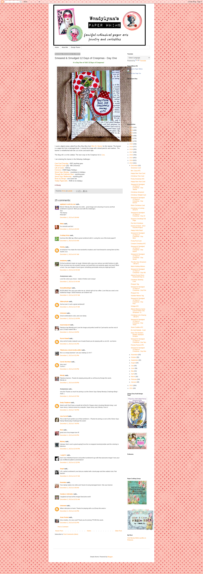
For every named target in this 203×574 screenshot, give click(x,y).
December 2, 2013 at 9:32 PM (69, 522)
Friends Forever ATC (137, 345)
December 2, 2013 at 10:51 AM (70, 499)
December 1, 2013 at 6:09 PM (69, 382)
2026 (131, 127)
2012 (131, 385)
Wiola (62, 224)
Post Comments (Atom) (70, 534)
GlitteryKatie (64, 301)
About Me (65, 47)
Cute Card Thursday (61, 163)
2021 (131, 141)
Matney (62, 441)
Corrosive (58, 170)
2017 (131, 152)
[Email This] (77, 191)
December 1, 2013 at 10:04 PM (70, 449)
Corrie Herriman (65, 362)
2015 (131, 158)
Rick (61, 430)
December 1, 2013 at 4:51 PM (69, 355)
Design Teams (75, 47)
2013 (131, 163)
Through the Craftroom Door (64, 174)
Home (57, 47)
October (134, 357)
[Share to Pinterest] (86, 191)
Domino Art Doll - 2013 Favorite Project (138, 226)
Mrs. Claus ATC (136, 171)
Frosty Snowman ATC (137, 179)
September (135, 360)
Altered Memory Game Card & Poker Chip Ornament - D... (138, 310)
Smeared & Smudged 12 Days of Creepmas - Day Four (138, 301)
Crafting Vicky (65, 235)
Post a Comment (63, 527)
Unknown (63, 313)
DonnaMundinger (65, 288)
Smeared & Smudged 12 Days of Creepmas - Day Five (138, 288)
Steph (62, 469)
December (134, 165)
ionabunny (63, 260)
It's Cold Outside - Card (138, 330)
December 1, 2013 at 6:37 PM (69, 396)
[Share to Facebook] (84, 191)
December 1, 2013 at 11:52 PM (70, 462)
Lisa (103, 155)
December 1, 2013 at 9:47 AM (69, 254)
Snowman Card (136, 168)
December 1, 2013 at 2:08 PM (69, 332)
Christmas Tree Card (137, 176)
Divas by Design (60, 178)
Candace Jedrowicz (66, 494)
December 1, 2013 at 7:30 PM (69, 410)
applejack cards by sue (68, 204)
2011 (131, 388)
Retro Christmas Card (138, 205)
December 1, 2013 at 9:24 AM (69, 241)
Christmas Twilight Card (138, 195)
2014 (131, 160)
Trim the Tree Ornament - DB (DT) (138, 262)
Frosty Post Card (136, 241)
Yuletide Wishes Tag (137, 295)
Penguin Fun (135, 293)
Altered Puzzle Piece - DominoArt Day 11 (138, 276)
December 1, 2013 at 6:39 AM (69, 229)
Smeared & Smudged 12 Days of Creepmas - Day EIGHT (138, 249)
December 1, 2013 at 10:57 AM (70, 295)
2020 (131, 144)
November (134, 354)
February (134, 379)
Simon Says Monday (62, 172)
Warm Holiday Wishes (138, 266)
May (132, 371)
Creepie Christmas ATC (138, 243)
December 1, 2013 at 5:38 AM (69, 217)
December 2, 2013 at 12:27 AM (70, 476)
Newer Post (59, 531)
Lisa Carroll (64, 416)
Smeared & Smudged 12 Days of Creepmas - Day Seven (138, 256)
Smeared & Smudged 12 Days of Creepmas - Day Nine (138, 235)
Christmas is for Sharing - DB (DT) (138, 316)
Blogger (110, 557)
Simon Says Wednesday (63, 176)
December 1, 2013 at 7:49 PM (69, 423)
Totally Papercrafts (61, 181)
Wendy (62, 375)
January (134, 382)
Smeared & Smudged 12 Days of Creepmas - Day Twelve (138, 187)
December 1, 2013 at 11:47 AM (70, 307)
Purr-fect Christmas (137, 223)
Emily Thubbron (65, 402)
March (133, 376)
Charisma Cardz (60, 165)
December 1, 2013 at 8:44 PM (69, 435)
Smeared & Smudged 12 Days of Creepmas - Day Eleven (138, 200)
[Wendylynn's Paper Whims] (128, 71)
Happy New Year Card (138, 173)
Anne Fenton (64, 517)
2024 (131, 133)
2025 (131, 130)
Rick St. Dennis (97, 146)
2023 (131, 136)
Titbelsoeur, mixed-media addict (70, 350)
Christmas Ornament (137, 192)
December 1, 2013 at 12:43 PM (70, 318)
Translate (143, 61)
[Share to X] (82, 191)
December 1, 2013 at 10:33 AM (70, 270)
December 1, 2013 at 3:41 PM (69, 344)
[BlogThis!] (79, 191)
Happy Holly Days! (137, 230)
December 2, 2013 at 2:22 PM (69, 511)
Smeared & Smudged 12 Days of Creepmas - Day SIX (138, 270)
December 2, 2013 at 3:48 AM (69, 488)
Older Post (118, 531)
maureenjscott (65, 325)
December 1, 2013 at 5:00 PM (69, 369)
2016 (131, 155)
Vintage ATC (135, 306)
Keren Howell (64, 338)
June (133, 368)
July (132, 365)
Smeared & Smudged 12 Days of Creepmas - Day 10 (138, 214)
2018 (131, 149)
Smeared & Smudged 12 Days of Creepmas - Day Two (138, 340)
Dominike (63, 482)
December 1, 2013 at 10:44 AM (70, 281)
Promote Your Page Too (134, 73)
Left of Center (59, 168)
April (132, 374)
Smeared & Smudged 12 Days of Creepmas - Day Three (138, 322)
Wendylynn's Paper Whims (135, 69)
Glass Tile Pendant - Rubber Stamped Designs (137, 334)
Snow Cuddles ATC (137, 327)
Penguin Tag (135, 284)
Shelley (62, 247)
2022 (131, 138)
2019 (131, 146)
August (133, 363)
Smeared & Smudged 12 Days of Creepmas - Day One (138, 349)
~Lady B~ (63, 455)
